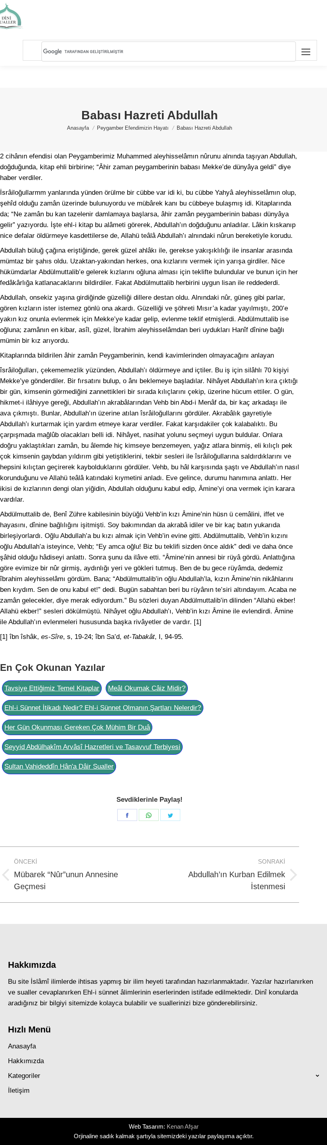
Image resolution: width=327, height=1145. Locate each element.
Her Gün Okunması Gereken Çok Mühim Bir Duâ (77, 727)
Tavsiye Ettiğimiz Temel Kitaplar (51, 688)
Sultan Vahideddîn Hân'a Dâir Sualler (59, 766)
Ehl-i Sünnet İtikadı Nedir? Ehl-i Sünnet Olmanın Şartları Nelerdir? (102, 708)
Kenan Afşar (183, 1126)
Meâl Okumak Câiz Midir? (146, 688)
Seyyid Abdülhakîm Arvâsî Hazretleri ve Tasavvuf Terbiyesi (92, 747)
